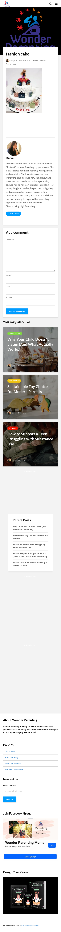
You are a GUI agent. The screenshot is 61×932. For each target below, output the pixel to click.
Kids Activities (14, 381)
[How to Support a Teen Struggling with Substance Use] (30, 444)
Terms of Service (13, 763)
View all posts (13, 214)
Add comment (41, 60)
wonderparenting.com (30, 925)
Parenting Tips (14, 333)
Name (9, 275)
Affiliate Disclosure (14, 769)
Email (9, 286)
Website (9, 297)
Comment (10, 240)
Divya (12, 60)
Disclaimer (10, 751)
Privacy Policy (11, 757)
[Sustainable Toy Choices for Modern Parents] (30, 396)
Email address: (9, 785)
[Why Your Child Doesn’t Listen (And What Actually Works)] (30, 349)
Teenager (12, 428)
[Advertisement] (30, 126)
